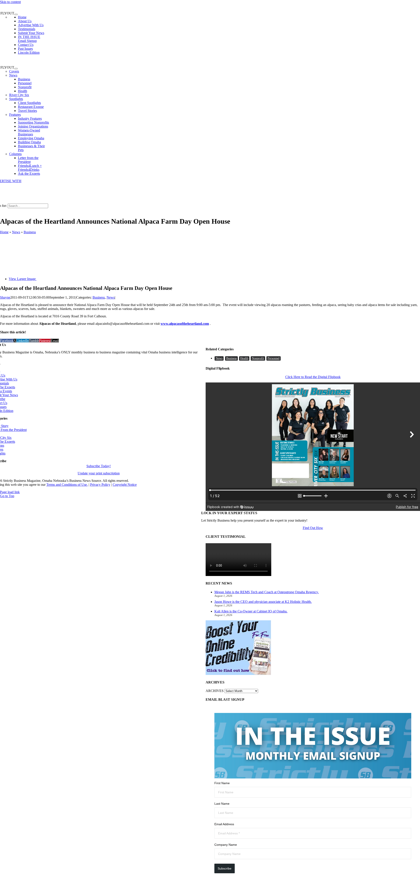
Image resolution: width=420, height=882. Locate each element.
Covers (14, 71)
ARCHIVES (215, 691)
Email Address (224, 824)
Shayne (5, 297)
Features (15, 114)
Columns (15, 154)
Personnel (274, 358)
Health (244, 358)
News (13, 75)
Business (30, 232)
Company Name (225, 844)
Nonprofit (258, 358)
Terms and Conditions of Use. (67, 484)
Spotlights (16, 99)
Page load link (10, 492)
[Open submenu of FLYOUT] (16, 14)
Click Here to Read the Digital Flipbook (313, 377)
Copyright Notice (125, 484)
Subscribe (224, 868)
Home (4, 232)
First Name (222, 783)
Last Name (221, 803)
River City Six (19, 95)
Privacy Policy (100, 484)
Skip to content (10, 2)
